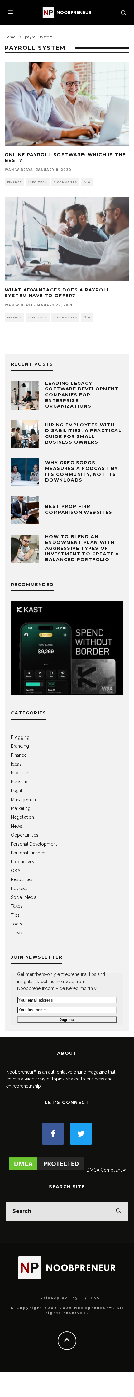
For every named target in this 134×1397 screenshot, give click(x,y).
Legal (16, 790)
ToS (95, 1298)
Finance (14, 182)
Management (24, 799)
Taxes (16, 906)
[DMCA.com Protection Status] (46, 1170)
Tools (16, 923)
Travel (17, 932)
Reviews (19, 888)
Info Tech (37, 182)
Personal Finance (28, 852)
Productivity (23, 861)
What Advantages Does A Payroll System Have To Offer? (57, 292)
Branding (20, 746)
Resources (21, 879)
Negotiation (22, 817)
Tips (15, 915)
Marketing (21, 808)
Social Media (23, 897)
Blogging (20, 737)
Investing (20, 781)
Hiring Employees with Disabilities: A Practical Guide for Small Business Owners (83, 433)
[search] (118, 1211)
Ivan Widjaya (19, 170)
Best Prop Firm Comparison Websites (78, 509)
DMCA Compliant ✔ (107, 1170)
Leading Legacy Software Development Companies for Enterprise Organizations (82, 394)
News (16, 826)
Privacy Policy (59, 1298)
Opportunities (24, 835)
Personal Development (34, 844)
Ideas (16, 763)
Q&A (15, 870)
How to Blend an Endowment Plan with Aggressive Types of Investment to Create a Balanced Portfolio (82, 548)
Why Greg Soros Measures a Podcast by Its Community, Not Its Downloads (81, 471)
